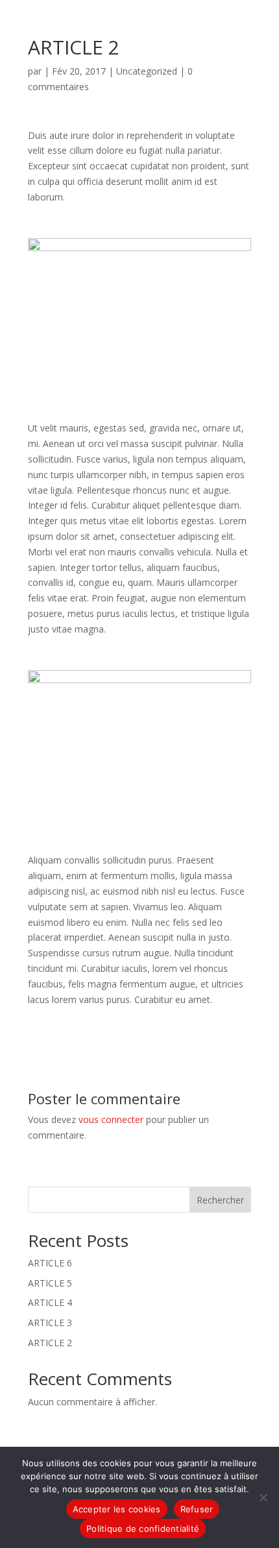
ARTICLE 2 (50, 1342)
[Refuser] (262, 1497)
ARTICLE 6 (50, 1263)
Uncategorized (146, 71)
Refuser (196, 1509)
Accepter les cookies (117, 1509)
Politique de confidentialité (142, 1528)
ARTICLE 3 (50, 1322)
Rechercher (220, 1200)
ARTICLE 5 (50, 1283)
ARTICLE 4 (50, 1302)
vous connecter (111, 1119)
